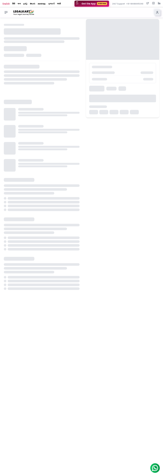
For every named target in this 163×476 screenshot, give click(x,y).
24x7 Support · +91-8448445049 (127, 3)
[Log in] (157, 12)
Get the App (94, 3)
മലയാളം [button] (42, 3)
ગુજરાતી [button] (51, 3)
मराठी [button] (59, 3)
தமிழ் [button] (25, 3)
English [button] (6, 3)
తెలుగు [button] (32, 3)
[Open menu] (6, 12)
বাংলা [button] (19, 3)
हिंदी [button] (13, 3)
